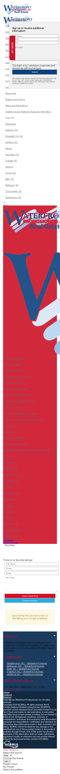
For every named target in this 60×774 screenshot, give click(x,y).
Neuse (8, 148)
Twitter (6, 692)
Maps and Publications (16, 105)
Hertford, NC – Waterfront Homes (25, 674)
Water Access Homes (16, 389)
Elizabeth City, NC (14, 136)
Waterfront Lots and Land (18, 376)
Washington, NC (13, 197)
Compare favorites (29, 601)
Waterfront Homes (14, 370)
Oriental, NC (11, 161)
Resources (10, 93)
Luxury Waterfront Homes (18, 395)
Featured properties (15, 20)
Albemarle (10, 124)
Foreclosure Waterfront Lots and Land (24, 419)
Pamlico (9, 167)
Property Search (13, 364)
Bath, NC (9, 179)
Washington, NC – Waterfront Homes (27, 663)
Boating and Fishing (15, 99)
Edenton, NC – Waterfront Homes (25, 671)
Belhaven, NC (12, 185)
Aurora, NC (10, 173)
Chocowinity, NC (13, 191)
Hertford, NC (11, 142)
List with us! (11, 425)
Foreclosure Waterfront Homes (20, 413)
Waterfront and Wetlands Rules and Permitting (28, 112)
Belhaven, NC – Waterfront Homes (25, 666)
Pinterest (7, 697)
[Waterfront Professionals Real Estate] (10, 747)
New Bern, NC (12, 154)
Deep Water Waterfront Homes (20, 401)
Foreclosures (12, 407)
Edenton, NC (11, 130)
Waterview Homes (14, 383)
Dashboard (8, 540)
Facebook (7, 695)
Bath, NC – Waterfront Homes (23, 669)
